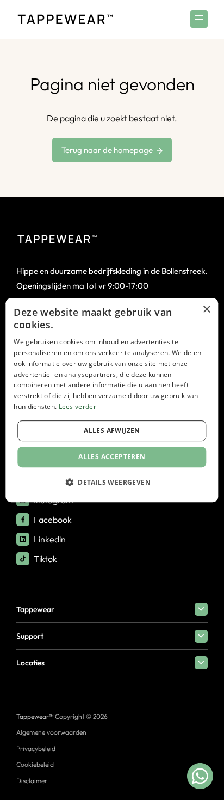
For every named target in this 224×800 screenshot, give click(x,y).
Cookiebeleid (35, 764)
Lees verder (77, 406)
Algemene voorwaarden (51, 732)
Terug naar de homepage (107, 150)
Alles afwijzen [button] (112, 430)
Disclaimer (31, 781)
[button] (112, 481)
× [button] (206, 310)
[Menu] (199, 19)
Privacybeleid (35, 748)
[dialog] (111, 400)
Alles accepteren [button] (111, 456)
